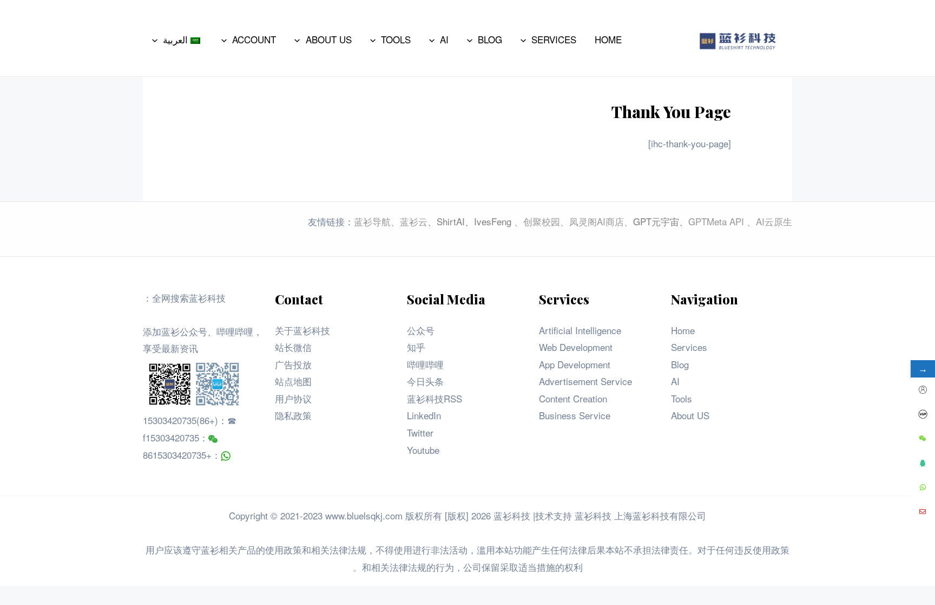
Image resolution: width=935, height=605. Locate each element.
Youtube (423, 450)
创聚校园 (541, 221)
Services (689, 347)
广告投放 (293, 364)
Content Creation (573, 398)
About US (690, 415)
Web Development (576, 347)
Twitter (420, 432)
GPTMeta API (717, 221)
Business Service (574, 415)
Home (683, 330)
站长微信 (293, 347)
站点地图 (293, 381)
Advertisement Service (585, 381)
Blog (680, 364)
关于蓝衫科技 (302, 330)
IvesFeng (492, 221)
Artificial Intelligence (580, 330)
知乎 (416, 347)
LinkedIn (424, 415)
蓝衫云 (413, 221)
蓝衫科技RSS (434, 398)
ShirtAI (451, 221)
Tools (681, 398)
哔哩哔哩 (425, 364)
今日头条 (425, 381)
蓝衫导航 (372, 221)
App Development (574, 364)
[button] (526, 39)
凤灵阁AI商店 (596, 221)
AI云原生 (774, 221)
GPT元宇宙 (656, 221)
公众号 (420, 330)
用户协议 (293, 398)
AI (675, 381)
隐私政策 (293, 415)
